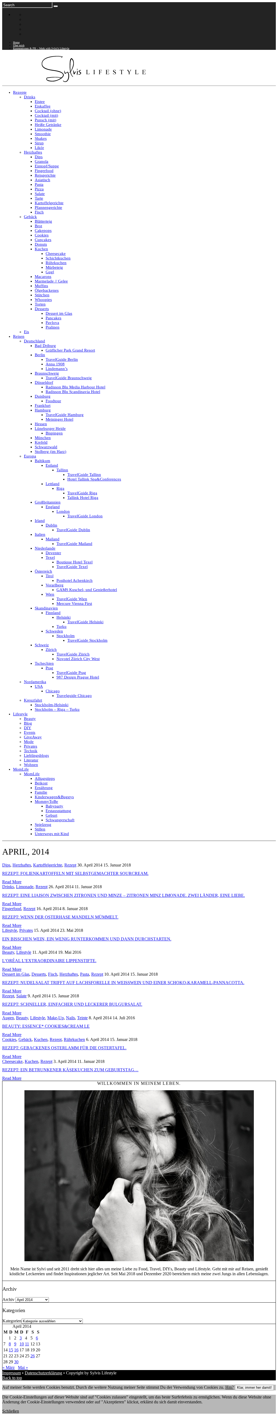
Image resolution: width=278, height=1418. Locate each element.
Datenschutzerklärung (43, 1373)
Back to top (12, 1377)
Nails (70, 1017)
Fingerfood (11, 908)
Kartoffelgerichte (47, 865)
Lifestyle (9, 930)
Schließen (10, 1411)
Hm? (229, 1387)
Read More (11, 882)
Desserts (38, 974)
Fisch (52, 974)
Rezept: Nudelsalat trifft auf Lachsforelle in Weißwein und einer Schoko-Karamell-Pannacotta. (123, 982)
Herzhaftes (21, 865)
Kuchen (41, 1039)
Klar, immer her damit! (254, 1387)
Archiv (8, 1299)
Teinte (82, 1017)
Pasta (84, 974)
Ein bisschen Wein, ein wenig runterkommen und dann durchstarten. (86, 939)
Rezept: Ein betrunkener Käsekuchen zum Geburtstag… (70, 1069)
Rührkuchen (74, 1039)
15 (11, 1350)
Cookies (9, 1039)
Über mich (18, 45)
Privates (26, 930)
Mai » (23, 1367)
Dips (6, 865)
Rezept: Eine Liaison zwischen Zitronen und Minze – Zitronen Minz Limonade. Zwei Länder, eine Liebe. (123, 895)
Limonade (24, 886)
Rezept (70, 865)
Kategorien (11, 1321)
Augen (8, 1017)
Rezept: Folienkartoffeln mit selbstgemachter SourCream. (75, 873)
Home (16, 42)
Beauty (8, 952)
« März (8, 1367)
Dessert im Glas (15, 974)
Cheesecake (12, 1061)
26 (32, 1356)
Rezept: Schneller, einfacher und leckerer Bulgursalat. (72, 1004)
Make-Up (55, 1017)
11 (27, 1344)
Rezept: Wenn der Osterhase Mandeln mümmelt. (60, 917)
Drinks (8, 886)
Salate (21, 996)
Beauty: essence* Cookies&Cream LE (46, 1026)
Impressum (11, 1373)
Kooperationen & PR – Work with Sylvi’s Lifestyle (41, 48)
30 (16, 1361)
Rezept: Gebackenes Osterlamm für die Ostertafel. (64, 1048)
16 (16, 1350)
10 (22, 1344)
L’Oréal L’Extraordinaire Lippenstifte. (49, 960)
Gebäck (25, 1039)
